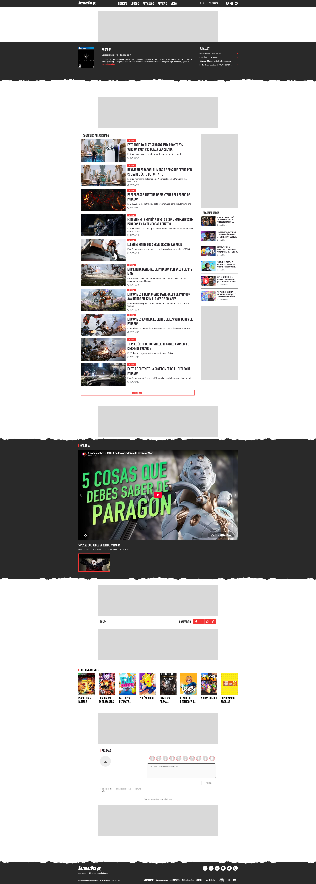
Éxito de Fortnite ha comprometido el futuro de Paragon (158, 371)
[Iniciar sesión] (200, 3)
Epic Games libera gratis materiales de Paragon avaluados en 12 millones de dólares (158, 296)
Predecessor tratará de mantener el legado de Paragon (158, 197)
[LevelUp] (149, 880)
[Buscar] (204, 3)
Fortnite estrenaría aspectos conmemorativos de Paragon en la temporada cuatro (160, 222)
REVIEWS (162, 3)
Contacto (82, 873)
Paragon (106, 49)
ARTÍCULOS (148, 3)
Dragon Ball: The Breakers (106, 700)
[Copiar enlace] (213, 621)
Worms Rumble (209, 698)
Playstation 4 (125, 54)
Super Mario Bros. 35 (228, 700)
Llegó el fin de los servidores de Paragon (154, 244)
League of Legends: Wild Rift (188, 701)
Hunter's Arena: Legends (165, 701)
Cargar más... (137, 392)
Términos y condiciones (98, 873)
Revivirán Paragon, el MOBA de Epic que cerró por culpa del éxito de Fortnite (159, 172)
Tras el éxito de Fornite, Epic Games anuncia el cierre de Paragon (158, 346)
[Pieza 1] (94, 562)
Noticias (132, 140)
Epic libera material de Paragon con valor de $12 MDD (159, 271)
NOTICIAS (122, 3)
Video (174, 3)
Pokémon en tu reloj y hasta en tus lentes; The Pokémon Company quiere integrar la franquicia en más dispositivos (226, 266)
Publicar (208, 783)
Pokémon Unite (147, 698)
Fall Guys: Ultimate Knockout (124, 701)
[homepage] (87, 3)
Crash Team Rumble (84, 700)
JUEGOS (135, 3)
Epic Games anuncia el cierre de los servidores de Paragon (160, 321)
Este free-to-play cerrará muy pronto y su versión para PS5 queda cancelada (155, 147)
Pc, (117, 54)
